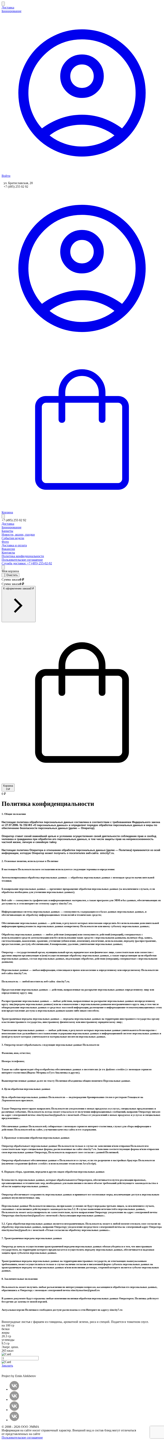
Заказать (7, 1365)
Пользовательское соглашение (22, 1437)
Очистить (12, 575)
